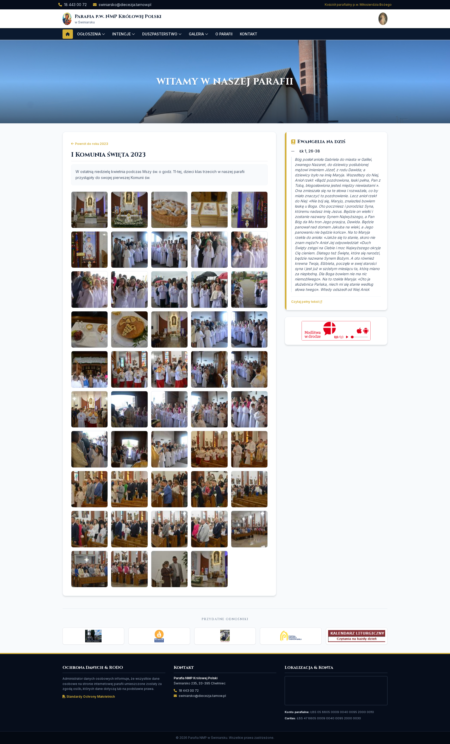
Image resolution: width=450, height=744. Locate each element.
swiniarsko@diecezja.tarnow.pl (125, 4)
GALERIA (196, 34)
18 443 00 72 (75, 4)
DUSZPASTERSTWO (159, 34)
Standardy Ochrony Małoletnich (90, 696)
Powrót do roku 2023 (91, 144)
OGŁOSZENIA (89, 34)
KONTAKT (248, 34)
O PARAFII (224, 34)
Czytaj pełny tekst (305, 302)
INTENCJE (121, 34)
